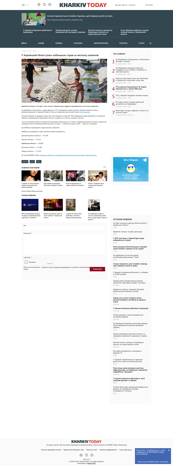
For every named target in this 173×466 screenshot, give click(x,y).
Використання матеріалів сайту (74, 450)
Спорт (141, 43)
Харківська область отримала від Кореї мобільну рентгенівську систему (128, 290)
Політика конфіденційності (108, 450)
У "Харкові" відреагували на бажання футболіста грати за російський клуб (128, 360)
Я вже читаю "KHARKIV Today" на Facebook (153, 461)
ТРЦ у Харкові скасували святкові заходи (132, 95)
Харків (41, 43)
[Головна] (83, 5)
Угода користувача (126, 450)
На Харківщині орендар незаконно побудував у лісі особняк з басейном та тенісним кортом (131, 70)
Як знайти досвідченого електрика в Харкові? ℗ (127, 352)
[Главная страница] (86, 441)
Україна (58, 43)
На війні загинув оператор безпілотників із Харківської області (130, 224)
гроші (32, 161)
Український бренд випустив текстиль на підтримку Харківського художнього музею (130, 335)
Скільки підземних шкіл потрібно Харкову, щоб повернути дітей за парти (79, 16)
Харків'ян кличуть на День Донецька (127, 231)
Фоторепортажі (101, 43)
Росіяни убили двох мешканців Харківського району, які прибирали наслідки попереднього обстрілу (130, 389)
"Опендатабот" (85, 112)
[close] (169, 450)
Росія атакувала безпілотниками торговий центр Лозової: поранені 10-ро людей (130, 248)
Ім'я (25, 225)
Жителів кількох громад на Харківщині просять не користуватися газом (100, 32)
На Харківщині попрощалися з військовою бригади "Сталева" (132, 60)
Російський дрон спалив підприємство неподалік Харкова (70, 31)
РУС (88, 459)
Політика (78, 43)
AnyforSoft (92, 463)
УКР (84, 459)
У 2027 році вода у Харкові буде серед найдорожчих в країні (128, 239)
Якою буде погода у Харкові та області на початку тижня (132, 111)
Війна (24, 43)
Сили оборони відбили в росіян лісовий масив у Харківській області (135, 32)
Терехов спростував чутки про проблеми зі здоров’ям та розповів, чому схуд (132, 79)
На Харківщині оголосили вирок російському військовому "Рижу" (126, 256)
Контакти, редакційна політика (51, 450)
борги (38, 161)
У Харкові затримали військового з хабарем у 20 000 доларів (130, 273)
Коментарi (97, 269)
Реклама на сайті (91, 450)
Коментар (27, 233)
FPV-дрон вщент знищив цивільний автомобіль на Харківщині (130, 103)
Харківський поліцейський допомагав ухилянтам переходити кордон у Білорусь (129, 282)
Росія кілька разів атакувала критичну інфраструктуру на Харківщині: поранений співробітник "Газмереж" (130, 370)
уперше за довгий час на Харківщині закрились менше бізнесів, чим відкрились (68, 155)
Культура (123, 43)
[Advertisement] (130, 140)
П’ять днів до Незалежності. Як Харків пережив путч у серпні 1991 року (131, 88)
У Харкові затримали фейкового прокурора (37, 31)
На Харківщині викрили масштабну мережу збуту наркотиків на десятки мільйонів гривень (130, 325)
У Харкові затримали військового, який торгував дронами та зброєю (129, 379)
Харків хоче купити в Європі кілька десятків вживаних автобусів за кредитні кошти (129, 300)
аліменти (25, 161)
